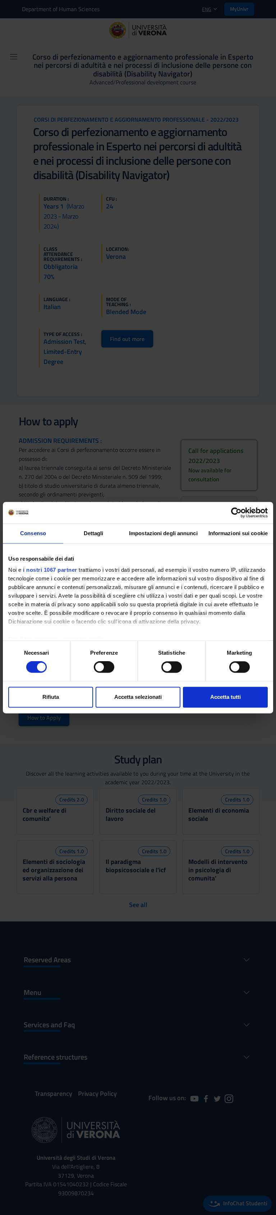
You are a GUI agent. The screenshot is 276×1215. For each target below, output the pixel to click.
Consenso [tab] (33, 533)
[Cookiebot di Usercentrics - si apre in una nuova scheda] (236, 512)
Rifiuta (50, 697)
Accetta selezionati (138, 697)
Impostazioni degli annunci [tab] (163, 533)
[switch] (104, 667)
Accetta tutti (225, 697)
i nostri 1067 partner (50, 570)
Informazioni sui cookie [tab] (238, 533)
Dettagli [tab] (94, 533)
